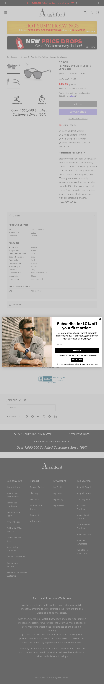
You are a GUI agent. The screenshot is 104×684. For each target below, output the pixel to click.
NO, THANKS (77, 359)
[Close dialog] (100, 318)
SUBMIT (77, 350)
